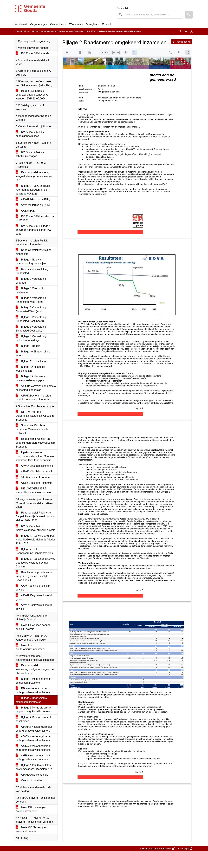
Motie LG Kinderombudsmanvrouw (30, 647)
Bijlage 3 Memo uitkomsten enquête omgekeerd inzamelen (34, 709)
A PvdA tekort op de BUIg (35, 199)
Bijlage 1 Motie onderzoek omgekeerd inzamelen (33, 680)
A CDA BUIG (28, 210)
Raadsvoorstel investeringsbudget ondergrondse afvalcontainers (35, 669)
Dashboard (20, 24)
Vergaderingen (38, 24)
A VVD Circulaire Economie (36, 465)
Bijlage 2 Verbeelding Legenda (31, 280)
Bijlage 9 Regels (30, 345)
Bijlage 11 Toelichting (33, 361)
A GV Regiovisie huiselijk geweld (33, 587)
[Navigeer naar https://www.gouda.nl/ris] (30, 12)
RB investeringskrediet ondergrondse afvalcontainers (33, 690)
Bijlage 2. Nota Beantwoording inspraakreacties (34, 551)
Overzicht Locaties (31, 780)
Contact (106, 24)
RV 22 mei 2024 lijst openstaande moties (30, 134)
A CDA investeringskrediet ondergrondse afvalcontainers (33, 748)
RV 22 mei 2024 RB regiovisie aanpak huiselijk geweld (35, 528)
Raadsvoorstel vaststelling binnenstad (34, 252)
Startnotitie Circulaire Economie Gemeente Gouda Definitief (32, 429)
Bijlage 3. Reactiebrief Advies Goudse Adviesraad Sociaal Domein (35, 562)
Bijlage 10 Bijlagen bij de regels (33, 353)
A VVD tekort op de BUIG (35, 205)
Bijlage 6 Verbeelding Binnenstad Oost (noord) (31, 319)
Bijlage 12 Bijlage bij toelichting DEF (30, 368)
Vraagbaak (92, 24)
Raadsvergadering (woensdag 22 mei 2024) (76, 31)
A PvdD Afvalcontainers (34, 774)
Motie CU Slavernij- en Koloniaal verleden (31, 809)
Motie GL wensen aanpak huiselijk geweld (33, 627)
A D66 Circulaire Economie (36, 482)
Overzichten (57, 24)
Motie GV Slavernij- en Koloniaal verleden (31, 829)
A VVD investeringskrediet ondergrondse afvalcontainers (33, 738)
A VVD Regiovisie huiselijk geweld (34, 607)
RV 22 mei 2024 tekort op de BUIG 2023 (35, 218)
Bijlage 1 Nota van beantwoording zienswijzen (31, 261)
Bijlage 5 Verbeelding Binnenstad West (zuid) (31, 309)
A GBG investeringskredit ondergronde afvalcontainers (33, 757)
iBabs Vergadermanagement (157, 848)
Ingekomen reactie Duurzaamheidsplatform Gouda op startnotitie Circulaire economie (35, 456)
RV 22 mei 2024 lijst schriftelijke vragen (30, 154)
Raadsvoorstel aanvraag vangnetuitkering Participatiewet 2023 (34, 176)
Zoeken (120, 8)
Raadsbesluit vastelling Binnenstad (32, 271)
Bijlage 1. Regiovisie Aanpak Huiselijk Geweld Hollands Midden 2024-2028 (36, 539)
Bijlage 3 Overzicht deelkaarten (29, 290)
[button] (189, 15)
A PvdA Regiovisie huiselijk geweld (34, 597)
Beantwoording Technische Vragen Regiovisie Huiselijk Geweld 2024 (34, 576)
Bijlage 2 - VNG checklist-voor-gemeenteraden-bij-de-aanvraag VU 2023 (33, 189)
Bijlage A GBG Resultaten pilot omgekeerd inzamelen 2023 (34, 767)
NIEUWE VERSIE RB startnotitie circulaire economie (33, 490)
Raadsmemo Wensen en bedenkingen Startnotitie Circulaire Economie (36, 442)
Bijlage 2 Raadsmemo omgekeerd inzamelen (31, 700)
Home (35, 31)
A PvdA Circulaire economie (36, 471)
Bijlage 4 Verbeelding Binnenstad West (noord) (31, 300)
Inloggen (185, 848)
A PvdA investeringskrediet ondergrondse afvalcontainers (34, 728)
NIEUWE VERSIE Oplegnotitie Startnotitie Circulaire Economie (35, 415)
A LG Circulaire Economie (35, 477)
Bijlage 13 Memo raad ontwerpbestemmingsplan (31, 378)
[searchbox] (150, 15)
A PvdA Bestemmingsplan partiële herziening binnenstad (33, 397)
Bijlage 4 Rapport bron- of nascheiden (33, 719)
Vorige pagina (183, 41)
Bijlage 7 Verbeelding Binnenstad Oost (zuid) (31, 328)
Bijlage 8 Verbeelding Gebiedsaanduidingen (31, 338)
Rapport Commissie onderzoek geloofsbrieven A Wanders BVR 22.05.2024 (32, 94)
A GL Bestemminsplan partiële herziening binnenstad (36, 388)
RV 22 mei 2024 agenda (34, 53)
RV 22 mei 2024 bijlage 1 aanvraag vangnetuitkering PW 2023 (33, 230)
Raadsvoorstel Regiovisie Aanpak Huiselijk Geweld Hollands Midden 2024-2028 (36, 516)
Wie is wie (75, 24)
